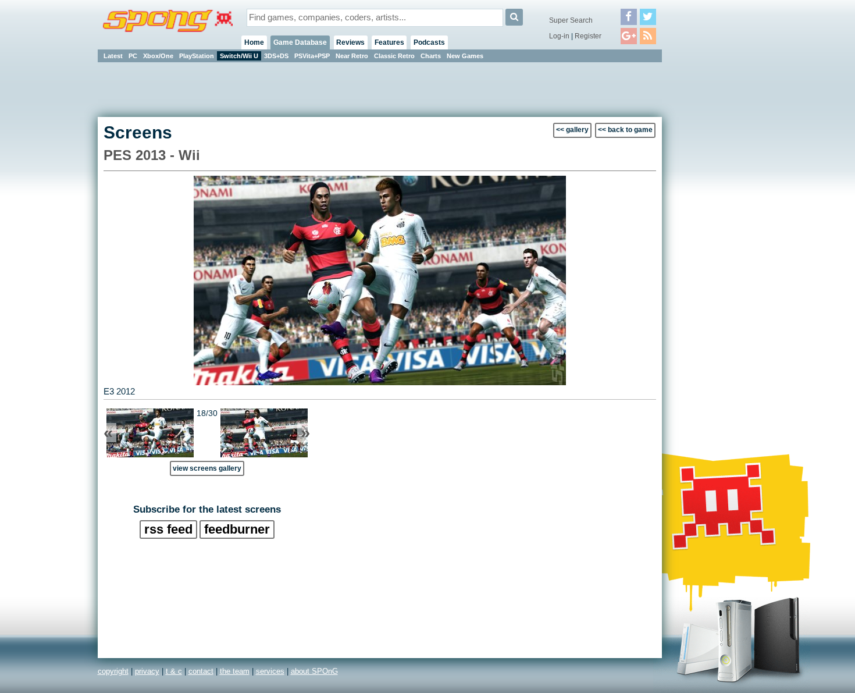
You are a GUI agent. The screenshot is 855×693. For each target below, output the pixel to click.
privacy (147, 671)
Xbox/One (158, 55)
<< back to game (625, 130)
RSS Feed (168, 529)
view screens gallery (207, 468)
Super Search (571, 20)
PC (133, 55)
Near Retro (352, 55)
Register (588, 36)
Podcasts (429, 42)
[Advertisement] (714, 238)
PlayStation (196, 55)
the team (235, 671)
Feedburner (237, 529)
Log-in (559, 36)
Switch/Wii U (239, 55)
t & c (174, 671)
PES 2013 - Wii (152, 155)
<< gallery (572, 130)
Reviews (350, 42)
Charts (431, 55)
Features (389, 42)
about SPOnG (314, 671)
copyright (113, 671)
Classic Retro (394, 55)
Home (254, 42)
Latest (113, 55)
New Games (465, 55)
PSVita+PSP (312, 55)
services (270, 671)
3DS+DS (276, 55)
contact (200, 671)
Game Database (300, 42)
